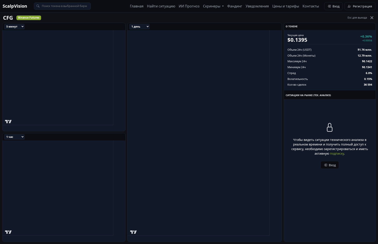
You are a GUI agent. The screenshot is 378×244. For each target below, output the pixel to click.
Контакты (311, 6)
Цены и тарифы (285, 6)
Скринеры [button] (212, 6)
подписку (337, 153)
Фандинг (234, 6)
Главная (137, 6)
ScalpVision (15, 6)
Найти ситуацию (161, 6)
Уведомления (257, 6)
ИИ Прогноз (189, 6)
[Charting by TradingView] (8, 121)
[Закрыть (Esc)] (372, 18)
